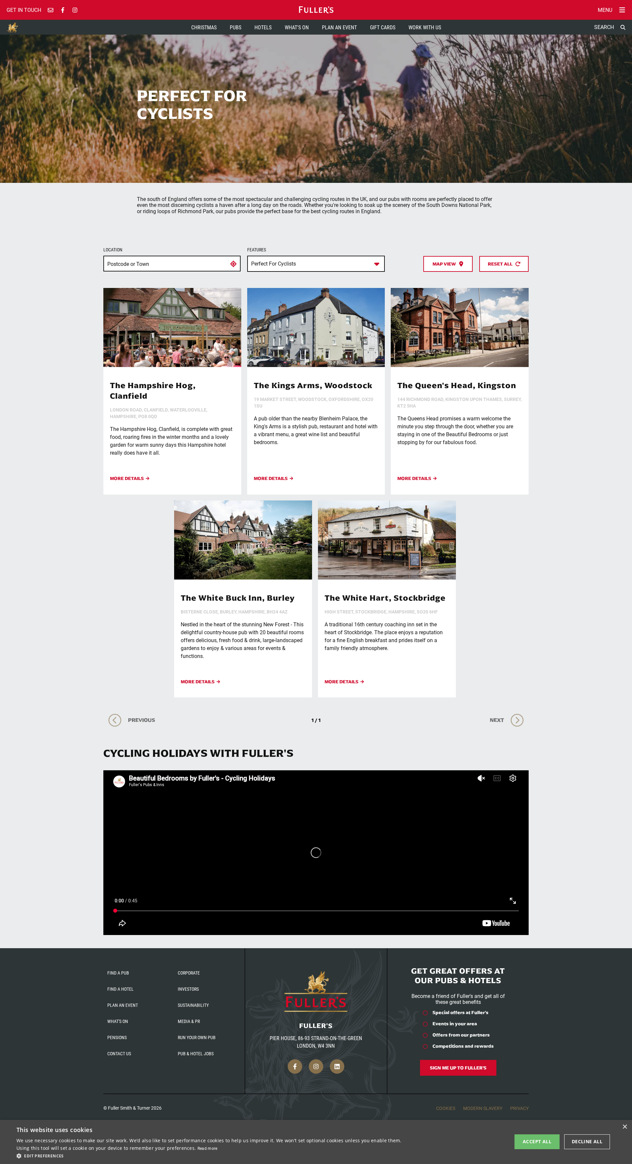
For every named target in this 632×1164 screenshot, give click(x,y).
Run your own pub (197, 1037)
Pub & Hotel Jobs (196, 1053)
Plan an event (122, 1005)
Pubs (235, 27)
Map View (444, 264)
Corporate (189, 973)
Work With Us (424, 27)
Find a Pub (118, 973)
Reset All (500, 264)
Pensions (117, 1037)
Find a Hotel (120, 989)
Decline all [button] (587, 1141)
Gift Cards (382, 27)
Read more (208, 1148)
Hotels (263, 27)
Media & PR (189, 1021)
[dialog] (316, 1142)
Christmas (204, 27)
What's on (117, 1021)
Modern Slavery (482, 1108)
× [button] (624, 1126)
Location (112, 249)
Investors (188, 989)
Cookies (445, 1108)
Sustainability (193, 1005)
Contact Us (119, 1053)
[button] (210, 1155)
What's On (297, 27)
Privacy (519, 1108)
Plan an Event (339, 27)
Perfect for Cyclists (273, 263)
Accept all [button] (537, 1141)
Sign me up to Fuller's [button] (458, 1068)
